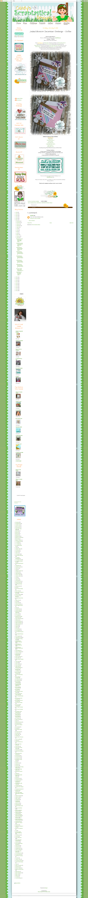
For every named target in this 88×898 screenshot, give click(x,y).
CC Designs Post (18, 559)
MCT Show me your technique (18, 699)
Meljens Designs (18, 719)
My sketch (17, 733)
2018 (17, 280)
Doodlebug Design (33, 202)
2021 (17, 219)
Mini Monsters (17, 723)
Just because (17, 653)
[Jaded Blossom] (20, 74)
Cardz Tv (16, 552)
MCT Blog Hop (17, 680)
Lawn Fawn (17, 661)
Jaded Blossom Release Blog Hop (18, 644)
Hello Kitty (17, 625)
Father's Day (17, 600)
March (17, 234)
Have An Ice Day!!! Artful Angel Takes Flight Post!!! (19, 240)
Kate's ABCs (17, 657)
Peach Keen (17, 746)
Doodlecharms (17, 586)
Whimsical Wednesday (19, 869)
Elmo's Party (17, 590)
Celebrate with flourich (19, 563)
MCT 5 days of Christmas (17, 677)
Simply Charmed (18, 795)
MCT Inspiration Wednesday (18, 687)
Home (51, 222)
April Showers (17, 527)
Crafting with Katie (19, 435)
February (18, 236)
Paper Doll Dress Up (19, 741)
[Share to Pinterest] (46, 201)
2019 (17, 278)
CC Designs (17, 554)
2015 (17, 284)
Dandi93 (31, 215)
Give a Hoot (17, 613)
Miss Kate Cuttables (18, 724)
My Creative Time (19, 418)
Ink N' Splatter (17, 636)
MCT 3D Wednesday (19, 674)
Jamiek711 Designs (19, 340)
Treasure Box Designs (19, 861)
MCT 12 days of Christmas (18, 673)
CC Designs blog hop (19, 555)
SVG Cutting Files (18, 837)
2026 (17, 212)
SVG (16, 830)
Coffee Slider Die (37, 45)
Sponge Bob (17, 804)
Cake (16, 547)
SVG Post (17, 842)
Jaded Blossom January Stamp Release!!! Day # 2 (19, 261)
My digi (16, 728)
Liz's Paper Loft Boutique (18, 669)
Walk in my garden (18, 865)
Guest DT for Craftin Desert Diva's (18, 617)
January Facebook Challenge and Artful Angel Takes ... (19, 244)
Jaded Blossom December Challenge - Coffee (19, 273)
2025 (17, 213)
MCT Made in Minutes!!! (17, 690)
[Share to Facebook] (45, 201)
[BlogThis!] (42, 201)
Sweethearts (17, 846)
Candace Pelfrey (19, 98)
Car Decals (17, 550)
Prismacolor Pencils (18, 771)
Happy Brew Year (52, 46)
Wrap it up (17, 875)
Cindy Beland (19, 100)
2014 (17, 286)
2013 (17, 287)
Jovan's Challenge (18, 651)
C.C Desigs (17, 542)
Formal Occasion (18, 604)
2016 (17, 283)
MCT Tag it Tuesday (18, 702)
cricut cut (16, 578)
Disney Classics (18, 582)
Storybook (17, 824)
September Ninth (19, 427)
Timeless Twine (18, 859)
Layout (16, 662)
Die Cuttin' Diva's (18, 581)
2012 (17, 289)
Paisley (16, 740)
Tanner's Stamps (18, 849)
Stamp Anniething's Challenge (18, 813)
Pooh (16, 761)
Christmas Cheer (18, 566)
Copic (16, 569)
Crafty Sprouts (17, 573)
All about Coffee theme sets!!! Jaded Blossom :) (19, 269)
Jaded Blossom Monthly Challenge (47, 202)
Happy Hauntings (18, 623)
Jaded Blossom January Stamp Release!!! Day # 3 (19, 257)
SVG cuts (17, 836)
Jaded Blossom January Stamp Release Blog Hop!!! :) (19, 249)
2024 (17, 215)
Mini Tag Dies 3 (38, 46)
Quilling (16, 773)
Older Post (71, 222)
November (18, 222)
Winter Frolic (17, 871)
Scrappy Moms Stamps (19, 786)
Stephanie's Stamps (18, 822)
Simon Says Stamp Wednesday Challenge (19, 793)
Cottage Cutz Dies (18, 570)
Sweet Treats (17, 845)
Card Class (17, 551)
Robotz (16, 777)
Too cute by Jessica (18, 860)
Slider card (17, 798)
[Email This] (41, 201)
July (17, 228)
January (17, 237)
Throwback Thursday (19, 855)
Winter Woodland (18, 872)
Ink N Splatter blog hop (19, 631)
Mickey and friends (18, 722)
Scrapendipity (18, 410)
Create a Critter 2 (18, 576)
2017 (17, 281)
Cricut (16, 577)
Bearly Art (17, 532)
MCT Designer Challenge (17, 682)
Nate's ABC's (17, 734)
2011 (17, 290)
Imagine (16, 626)
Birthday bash (17, 536)
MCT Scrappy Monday (19, 695)
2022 (17, 218)
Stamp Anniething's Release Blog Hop (18, 819)
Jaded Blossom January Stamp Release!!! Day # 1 (19, 266)
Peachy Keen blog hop (19, 751)
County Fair (17, 572)
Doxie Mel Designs (19, 368)
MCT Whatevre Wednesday (18, 716)
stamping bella (17, 821)
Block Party (17, 538)
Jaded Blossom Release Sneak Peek (19, 648)
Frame (16, 607)
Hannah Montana (18, 621)
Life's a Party (17, 665)
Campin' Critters (18, 548)
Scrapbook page (18, 779)
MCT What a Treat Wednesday (18, 712)
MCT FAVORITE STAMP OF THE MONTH (18, 684)
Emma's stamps (18, 594)
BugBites (17, 376)
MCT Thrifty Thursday (19, 707)
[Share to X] (44, 201)
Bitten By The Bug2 (18, 537)
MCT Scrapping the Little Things (18, 694)
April (17, 233)
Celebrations (17, 565)
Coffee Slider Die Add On (55, 45)
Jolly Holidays (17, 650)
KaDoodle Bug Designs (17, 655)
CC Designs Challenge (17, 558)
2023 (17, 216)
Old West (16, 735)
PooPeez (17, 764)
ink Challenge (17, 629)
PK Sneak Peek (18, 756)
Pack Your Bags (18, 739)
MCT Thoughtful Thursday (18, 705)
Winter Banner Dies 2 (62, 42)
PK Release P (17, 758)
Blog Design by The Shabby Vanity (44, 891)
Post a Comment (32, 220)
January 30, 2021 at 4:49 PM (35, 218)
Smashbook (17, 799)
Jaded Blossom (40, 42)
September (18, 225)
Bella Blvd (17, 534)
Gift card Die (49, 44)
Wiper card (17, 874)
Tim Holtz (17, 857)
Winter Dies (46, 42)
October (17, 224)
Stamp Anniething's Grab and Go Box (18, 815)
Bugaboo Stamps (18, 540)
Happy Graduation (18, 622)
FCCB (16, 601)
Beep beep (17, 533)
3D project (17, 522)
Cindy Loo (17, 568)
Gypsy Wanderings (18, 618)
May (17, 231)
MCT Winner (17, 718)
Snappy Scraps (18, 401)
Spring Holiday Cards (19, 805)
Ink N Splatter (17, 630)
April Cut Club (17, 526)
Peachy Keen (17, 749)
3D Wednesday (18, 523)
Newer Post (30, 222)
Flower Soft (17, 602)
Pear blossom (17, 755)
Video (16, 864)
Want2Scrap (17, 866)
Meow (16, 720)
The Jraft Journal (18, 854)
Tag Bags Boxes (18, 848)
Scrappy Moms (18, 785)
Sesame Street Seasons (17, 791)
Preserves (17, 765)
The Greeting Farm (18, 853)
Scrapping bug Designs (17, 781)
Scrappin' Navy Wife (19, 452)
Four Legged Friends (19, 605)
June (17, 230)
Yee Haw (16, 876)
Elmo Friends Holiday (19, 588)
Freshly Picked (17, 610)
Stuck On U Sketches (19, 828)
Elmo (16, 587)
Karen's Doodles (18, 656)
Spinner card (17, 803)
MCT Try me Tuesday (19, 709)
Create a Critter (18, 574)
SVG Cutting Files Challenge (18, 840)
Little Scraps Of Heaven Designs (18, 667)
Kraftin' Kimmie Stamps (19, 659)
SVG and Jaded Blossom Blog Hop (18, 832)
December (18, 221)
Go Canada (17, 615)
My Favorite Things (18, 729)
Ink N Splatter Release (19, 633)
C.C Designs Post (18, 541)
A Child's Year (17, 524)
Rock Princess (17, 778)
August (17, 227)
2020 (17, 277)
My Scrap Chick (18, 731)
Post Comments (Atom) (36, 224)
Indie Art (16, 627)
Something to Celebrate (17, 801)
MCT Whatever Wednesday (18, 714)
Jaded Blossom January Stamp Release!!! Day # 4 (19, 253)
